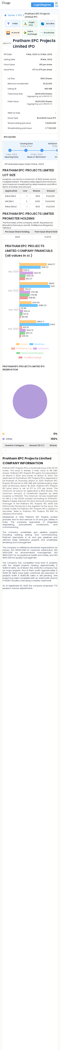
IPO (20, 15)
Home (11, 15)
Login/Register (42, 4)
